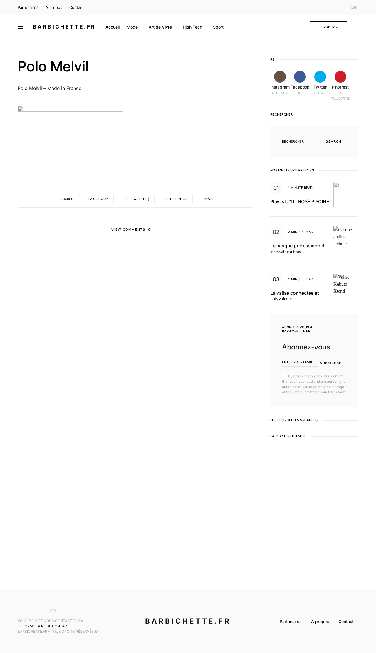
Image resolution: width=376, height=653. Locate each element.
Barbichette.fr (64, 27)
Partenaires (28, 7)
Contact (76, 7)
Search (333, 141)
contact (332, 27)
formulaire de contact (46, 626)
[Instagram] (322, 7)
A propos (54, 7)
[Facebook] (330, 7)
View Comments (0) (131, 229)
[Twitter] (339, 7)
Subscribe (330, 363)
